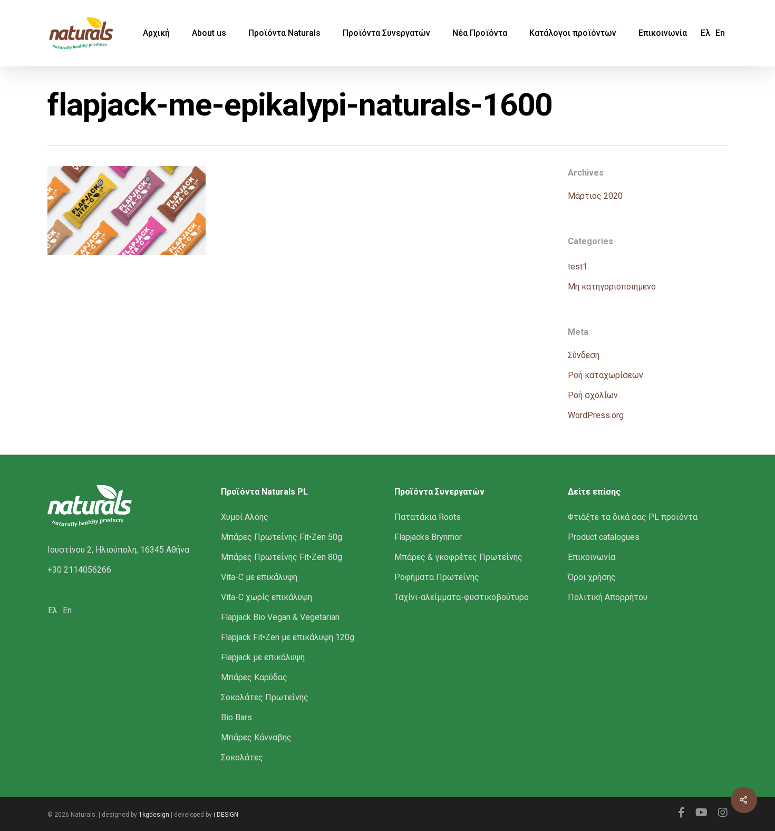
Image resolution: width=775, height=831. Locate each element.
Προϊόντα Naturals (284, 33)
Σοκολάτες (242, 757)
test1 (577, 267)
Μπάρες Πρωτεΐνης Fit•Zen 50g (281, 537)
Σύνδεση (583, 355)
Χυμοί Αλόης (244, 517)
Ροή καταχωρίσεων (605, 375)
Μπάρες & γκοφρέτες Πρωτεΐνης (458, 557)
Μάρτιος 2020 (595, 196)
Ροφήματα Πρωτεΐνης (436, 577)
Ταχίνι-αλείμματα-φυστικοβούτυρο (461, 597)
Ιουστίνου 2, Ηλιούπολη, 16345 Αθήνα (118, 550)
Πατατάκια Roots (427, 517)
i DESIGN (226, 814)
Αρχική (156, 33)
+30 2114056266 (79, 570)
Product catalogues (604, 537)
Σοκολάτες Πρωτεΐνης (264, 697)
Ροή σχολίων (593, 395)
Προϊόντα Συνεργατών (386, 33)
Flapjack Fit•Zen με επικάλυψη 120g (287, 637)
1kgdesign (154, 814)
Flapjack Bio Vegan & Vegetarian (280, 617)
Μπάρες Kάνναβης (256, 737)
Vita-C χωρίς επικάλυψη (266, 597)
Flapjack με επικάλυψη (263, 657)
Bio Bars (236, 717)
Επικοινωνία (662, 33)
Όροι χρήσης (592, 577)
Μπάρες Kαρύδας (254, 677)
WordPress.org (596, 415)
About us (209, 33)
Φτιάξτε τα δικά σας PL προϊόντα (633, 517)
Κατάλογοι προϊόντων (572, 33)
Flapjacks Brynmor (428, 537)
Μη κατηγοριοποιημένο (612, 287)
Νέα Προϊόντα (479, 33)
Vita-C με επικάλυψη (259, 577)
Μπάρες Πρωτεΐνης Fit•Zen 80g (281, 557)
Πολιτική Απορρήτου (607, 597)
